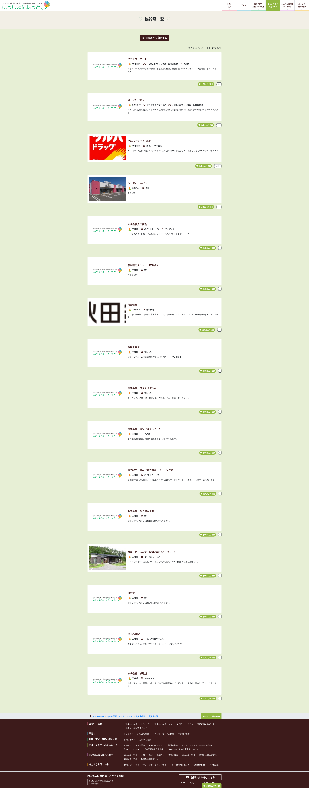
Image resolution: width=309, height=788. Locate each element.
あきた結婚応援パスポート (287, 5)
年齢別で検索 (184, 734)
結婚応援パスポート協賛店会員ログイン (141, 759)
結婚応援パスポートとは (134, 755)
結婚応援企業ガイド (206, 724)
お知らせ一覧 (129, 739)
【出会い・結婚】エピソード (136, 724)
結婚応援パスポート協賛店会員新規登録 (199, 755)
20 (213, 48)
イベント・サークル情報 (163, 734)
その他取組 (213, 764)
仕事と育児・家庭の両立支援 (258, 5)
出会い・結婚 (95, 724)
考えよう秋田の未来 (302, 5)
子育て (243, 5)
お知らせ (189, 724)
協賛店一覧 (153, 716)
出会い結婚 (229, 5)
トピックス (128, 734)
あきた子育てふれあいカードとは (149, 745)
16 (189, 48)
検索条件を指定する (156, 37)
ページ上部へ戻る (212, 716)
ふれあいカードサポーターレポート (197, 745)
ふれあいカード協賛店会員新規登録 (147, 749)
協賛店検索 (140, 716)
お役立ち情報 (143, 734)
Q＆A (126, 749)
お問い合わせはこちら (203, 777)
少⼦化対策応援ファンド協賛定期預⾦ (188, 764)
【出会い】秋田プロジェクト (136, 728)
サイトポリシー (213, 782)
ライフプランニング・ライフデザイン (151, 764)
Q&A (151, 755)
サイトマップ (189, 782)
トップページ (98, 716)
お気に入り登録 (207, 84)
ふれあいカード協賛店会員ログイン (182, 749)
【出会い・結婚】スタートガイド (167, 724)
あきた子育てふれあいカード (273, 5)
